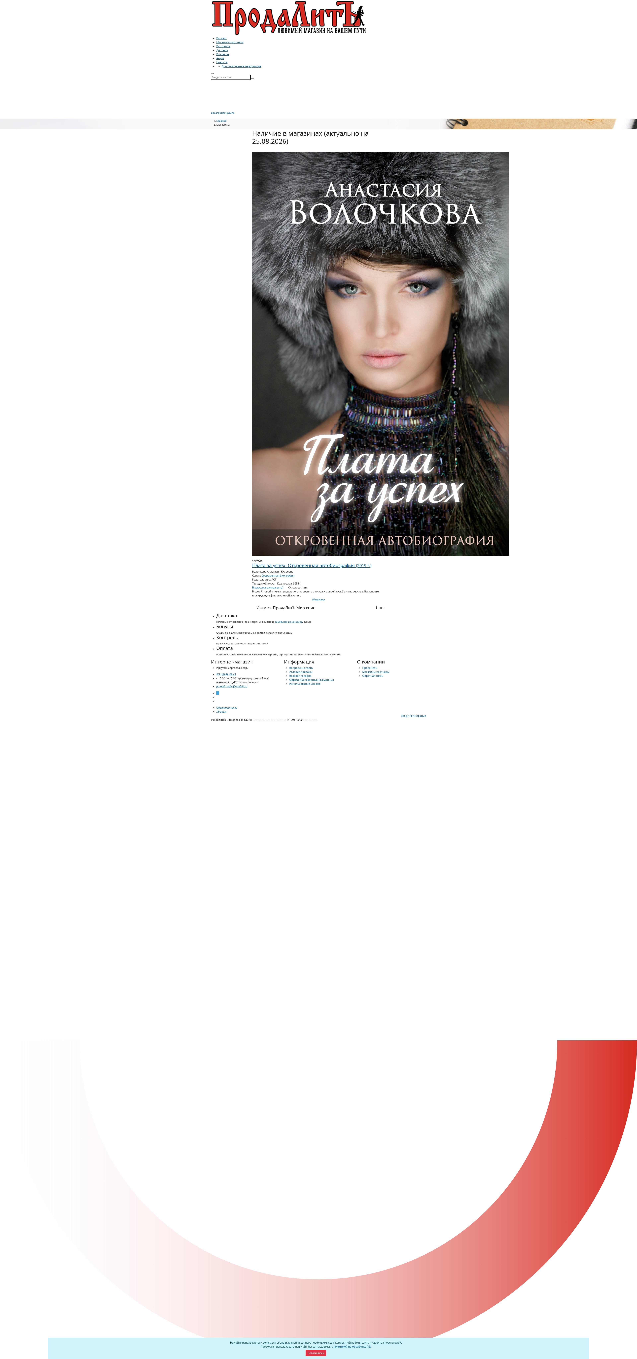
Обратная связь (372, 676)
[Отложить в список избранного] (318, 603)
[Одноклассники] (217, 701)
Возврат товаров (300, 676)
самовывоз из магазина (288, 621)
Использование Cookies (304, 684)
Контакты (222, 54)
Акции (220, 58)
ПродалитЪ (310, 720)
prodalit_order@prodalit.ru (231, 686)
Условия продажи (300, 672)
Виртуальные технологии (269, 720)
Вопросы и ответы (301, 668)
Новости (221, 62)
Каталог (221, 38)
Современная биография (277, 575)
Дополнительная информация (241, 66)
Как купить (223, 46)
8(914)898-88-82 (226, 674)
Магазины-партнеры (229, 42)
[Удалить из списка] (254, 150)
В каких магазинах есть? (267, 587)
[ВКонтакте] (217, 697)
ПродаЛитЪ (369, 668)
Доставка (222, 50)
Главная (221, 120)
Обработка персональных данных (311, 680)
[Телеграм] (217, 693)
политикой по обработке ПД (352, 1346)
